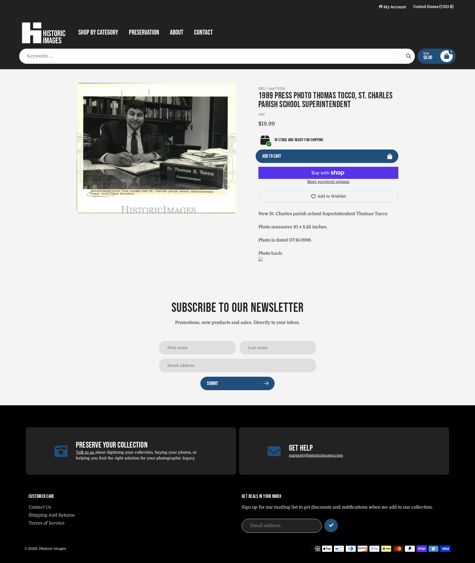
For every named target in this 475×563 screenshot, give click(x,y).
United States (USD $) (433, 6)
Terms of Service (47, 523)
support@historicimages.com (316, 455)
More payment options (328, 181)
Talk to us (85, 452)
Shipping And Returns (52, 515)
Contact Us (40, 507)
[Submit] (331, 525)
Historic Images (52, 549)
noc (261, 114)
